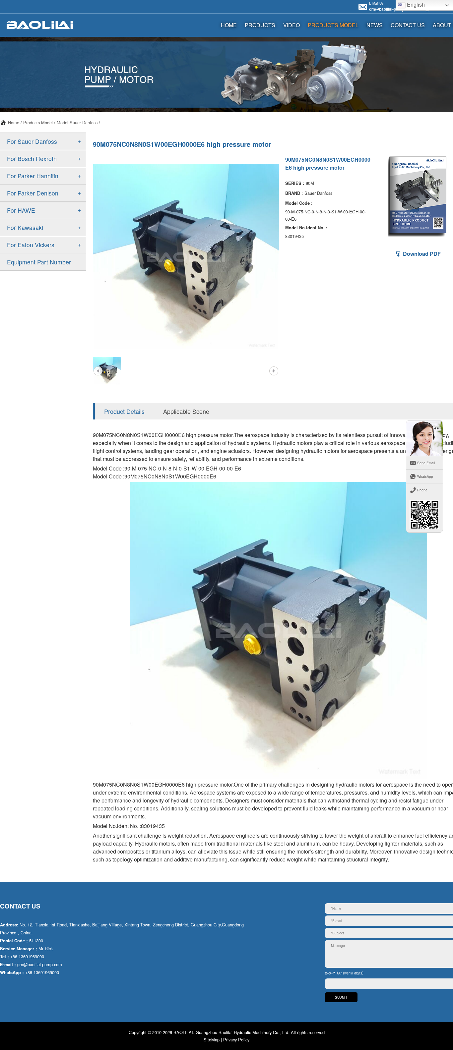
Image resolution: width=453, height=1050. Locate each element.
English (415, 5)
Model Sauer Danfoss (77, 122)
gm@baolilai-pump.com (391, 9)
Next (274, 371)
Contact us (408, 25)
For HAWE (21, 210)
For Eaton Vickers (30, 245)
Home (13, 122)
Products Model (333, 25)
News (374, 25)
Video (291, 25)
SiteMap (212, 1039)
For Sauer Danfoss (32, 141)
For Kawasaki (25, 227)
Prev (98, 371)
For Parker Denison (32, 193)
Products (260, 25)
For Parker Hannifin (32, 176)
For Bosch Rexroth (32, 158)
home (229, 25)
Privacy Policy (236, 1039)
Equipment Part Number (39, 262)
